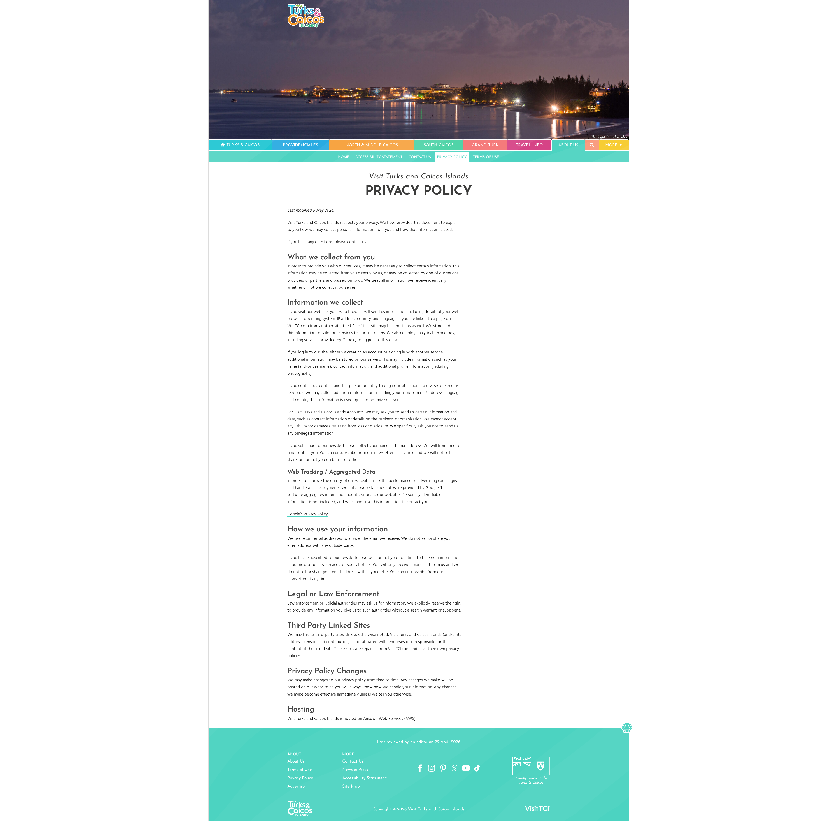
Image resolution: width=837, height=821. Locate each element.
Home (343, 157)
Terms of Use (486, 157)
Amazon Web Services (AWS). (389, 719)
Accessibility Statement (378, 157)
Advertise (296, 786)
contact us (356, 242)
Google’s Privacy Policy (307, 514)
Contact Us (420, 157)
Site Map (351, 786)
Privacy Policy (452, 157)
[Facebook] (420, 768)
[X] (454, 768)
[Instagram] (431, 768)
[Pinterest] (443, 768)
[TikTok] (477, 768)
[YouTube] (466, 768)
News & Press (355, 770)
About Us (296, 761)
